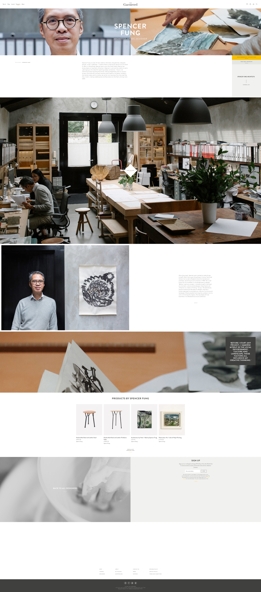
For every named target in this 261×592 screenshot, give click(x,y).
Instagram (125, 583)
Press (134, 571)
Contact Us (136, 569)
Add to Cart (99, 405)
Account (253, 4)
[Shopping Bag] (250, 4)
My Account (118, 571)
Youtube (132, 583)
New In (4, 4)
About (23, 4)
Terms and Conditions (156, 574)
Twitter (135, 583)
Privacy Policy (154, 571)
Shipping (135, 574)
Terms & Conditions (134, 588)
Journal (13, 4)
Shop (9, 4)
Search (257, 4)
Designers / (18, 62)
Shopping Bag (119, 574)
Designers (18, 4)
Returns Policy (154, 569)
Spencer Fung (79, 441)
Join (203, 471)
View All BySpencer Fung (130, 450)
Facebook (129, 583)
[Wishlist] (247, 4)
